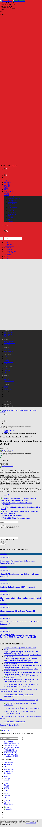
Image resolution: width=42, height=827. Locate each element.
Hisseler (10, 218)
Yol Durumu (12, 203)
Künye (6, 387)
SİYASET (7, 186)
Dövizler (10, 216)
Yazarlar (6, 368)
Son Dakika (11, 196)
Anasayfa (5, 410)
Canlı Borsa (11, 210)
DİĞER (6, 195)
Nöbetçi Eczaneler (13, 200)
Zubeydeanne (9, 246)
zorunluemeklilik (10, 251)
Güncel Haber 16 (9, 430)
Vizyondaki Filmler (14, 198)
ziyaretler (8, 255)
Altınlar (10, 219)
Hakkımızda (7, 389)
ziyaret (7, 258)
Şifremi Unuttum (9, 381)
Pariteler (10, 221)
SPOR (6, 188)
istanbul (6, 495)
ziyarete (7, 256)
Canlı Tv (10, 205)
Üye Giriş (7, 377)
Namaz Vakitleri (11, 744)
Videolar (7, 404)
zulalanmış (8, 244)
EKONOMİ (7, 182)
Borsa (8, 742)
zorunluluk (8, 249)
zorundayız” (9, 253)
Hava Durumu (12, 202)
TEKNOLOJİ (8, 191)
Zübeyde (8, 247)
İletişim (6, 386)
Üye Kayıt (7, 379)
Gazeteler (11, 209)
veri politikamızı (31, 823)
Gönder (3, 525)
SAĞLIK (7, 189)
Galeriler (7, 402)
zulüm (7, 242)
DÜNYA (7, 181)
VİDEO (6, 193)
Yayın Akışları (12, 207)
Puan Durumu (12, 212)
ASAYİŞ (7, 184)
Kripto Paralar (12, 214)
